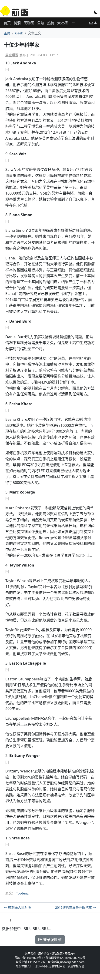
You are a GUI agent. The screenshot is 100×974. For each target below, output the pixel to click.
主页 (7, 33)
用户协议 (43, 954)
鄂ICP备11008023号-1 (29, 958)
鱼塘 (40, 22)
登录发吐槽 (52, 939)
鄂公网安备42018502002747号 (65, 958)
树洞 (17, 22)
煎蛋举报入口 (24, 966)
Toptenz (22, 893)
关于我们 (30, 954)
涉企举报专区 (75, 966)
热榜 (50, 22)
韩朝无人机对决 (19, 907)
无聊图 (29, 22)
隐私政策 (57, 954)
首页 (7, 22)
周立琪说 (11, 55)
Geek (19, 33)
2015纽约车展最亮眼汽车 (74, 907)
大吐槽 (62, 22)
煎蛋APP (70, 954)
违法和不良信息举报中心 (50, 966)
